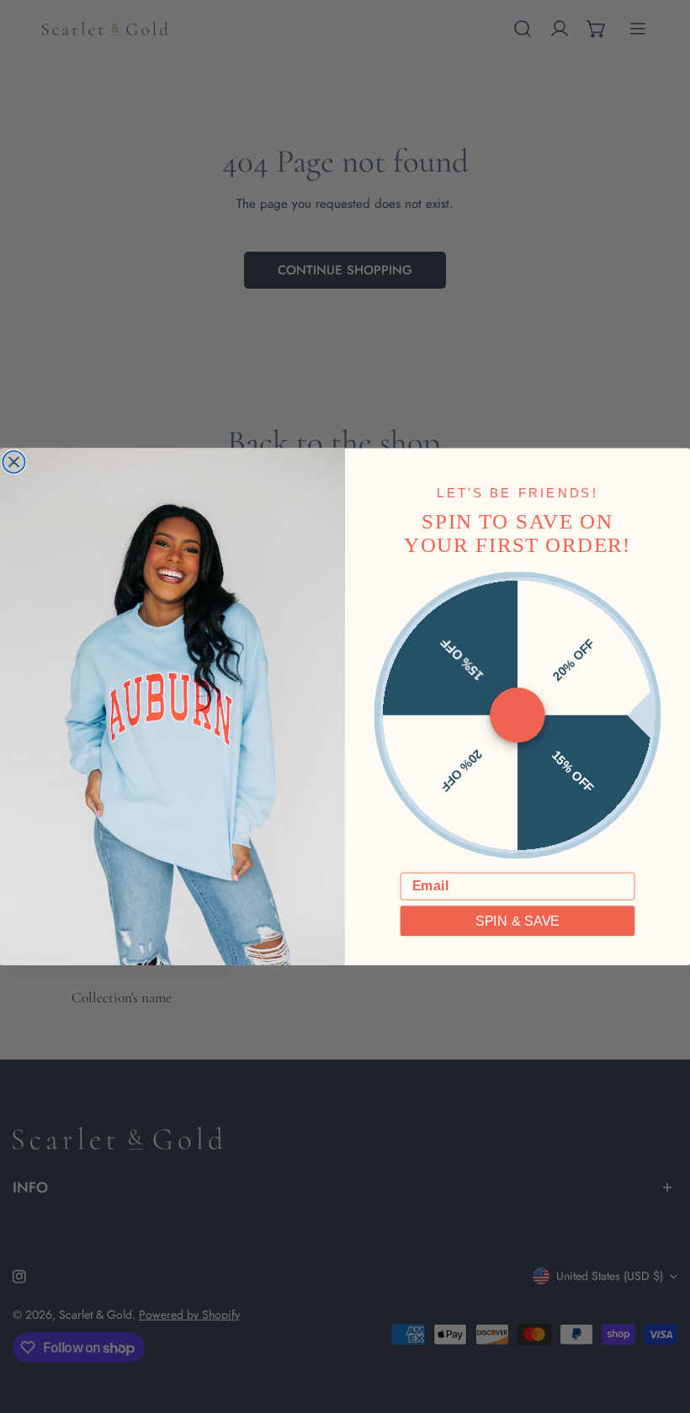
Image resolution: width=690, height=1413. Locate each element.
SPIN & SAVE (517, 920)
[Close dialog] (13, 461)
